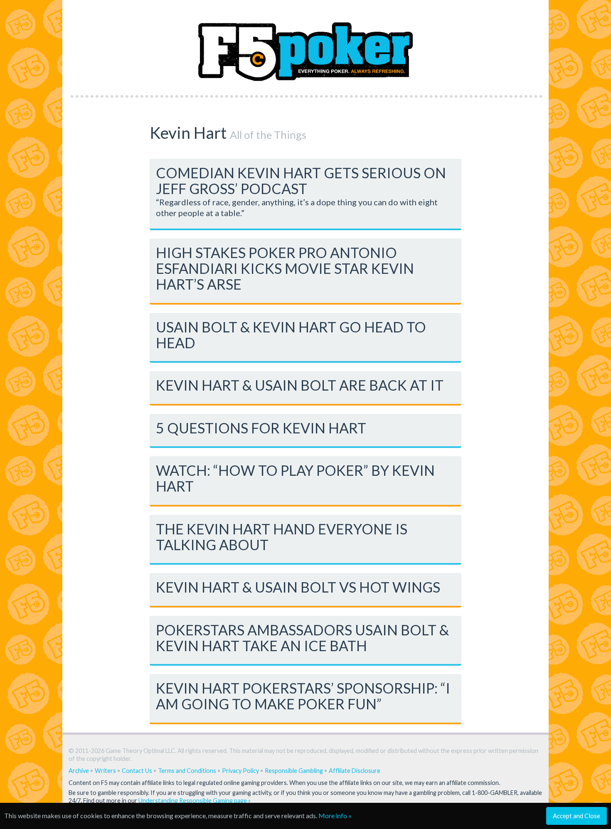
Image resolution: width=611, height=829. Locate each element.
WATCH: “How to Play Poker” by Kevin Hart (295, 478)
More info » (335, 815)
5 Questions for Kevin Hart (261, 427)
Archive (79, 770)
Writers (105, 770)
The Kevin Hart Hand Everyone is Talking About (281, 536)
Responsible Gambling (294, 770)
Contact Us (137, 770)
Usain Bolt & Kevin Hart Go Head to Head (291, 334)
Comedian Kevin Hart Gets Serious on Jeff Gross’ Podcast (301, 180)
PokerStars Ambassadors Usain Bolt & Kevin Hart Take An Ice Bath (302, 637)
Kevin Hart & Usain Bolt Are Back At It (299, 385)
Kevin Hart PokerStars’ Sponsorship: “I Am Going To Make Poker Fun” (303, 695)
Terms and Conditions (187, 770)
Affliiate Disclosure (354, 770)
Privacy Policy (240, 770)
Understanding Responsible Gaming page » (194, 800)
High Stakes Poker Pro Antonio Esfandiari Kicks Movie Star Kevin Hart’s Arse (285, 268)
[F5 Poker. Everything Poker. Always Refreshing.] (305, 45)
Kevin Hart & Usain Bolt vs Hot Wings (298, 586)
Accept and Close (576, 815)
